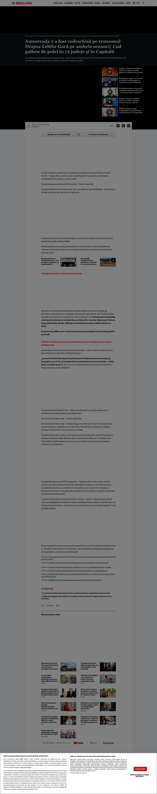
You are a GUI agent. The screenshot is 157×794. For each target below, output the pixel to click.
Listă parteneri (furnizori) (78, 773)
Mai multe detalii (25, 767)
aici (46, 781)
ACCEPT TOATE (140, 769)
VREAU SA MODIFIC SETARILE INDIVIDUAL (139, 775)
